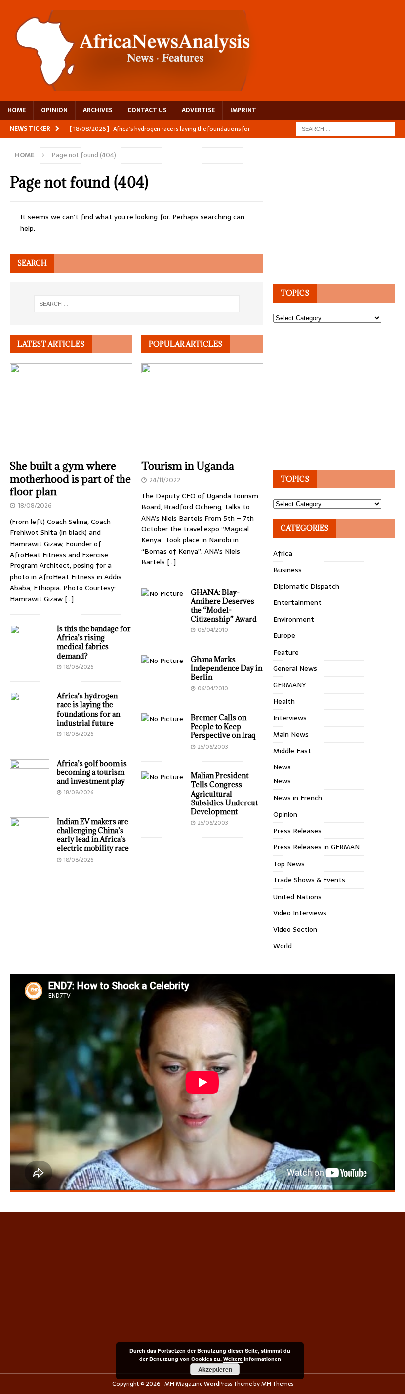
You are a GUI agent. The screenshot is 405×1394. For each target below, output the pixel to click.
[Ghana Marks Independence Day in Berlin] (162, 660)
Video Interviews (299, 912)
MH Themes (277, 1384)
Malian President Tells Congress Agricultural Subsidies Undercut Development (224, 793)
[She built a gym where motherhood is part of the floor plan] (71, 409)
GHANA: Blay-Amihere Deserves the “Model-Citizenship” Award (224, 606)
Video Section (295, 929)
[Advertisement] (339, 209)
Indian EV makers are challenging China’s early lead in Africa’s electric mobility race (93, 835)
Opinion (285, 814)
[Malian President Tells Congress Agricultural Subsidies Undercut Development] (162, 776)
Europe (284, 635)
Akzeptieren (215, 1369)
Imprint (243, 110)
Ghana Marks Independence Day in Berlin (226, 668)
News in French (297, 797)
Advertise (198, 110)
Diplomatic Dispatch (306, 586)
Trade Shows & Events (309, 879)
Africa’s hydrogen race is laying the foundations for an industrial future (88, 709)
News (282, 767)
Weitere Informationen (252, 1358)
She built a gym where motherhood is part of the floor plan (70, 478)
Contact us (146, 110)
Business (287, 569)
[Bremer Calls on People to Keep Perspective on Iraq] (162, 718)
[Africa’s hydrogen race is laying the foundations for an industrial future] (29, 706)
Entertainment (297, 602)
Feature (286, 652)
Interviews (290, 717)
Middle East (292, 750)
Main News (291, 734)
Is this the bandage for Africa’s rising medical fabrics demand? (94, 642)
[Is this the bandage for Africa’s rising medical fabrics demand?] (29, 639)
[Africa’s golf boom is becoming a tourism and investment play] (29, 774)
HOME (16, 110)
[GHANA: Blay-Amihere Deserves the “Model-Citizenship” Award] (162, 593)
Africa (282, 553)
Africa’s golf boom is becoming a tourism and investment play (92, 772)
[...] (69, 598)
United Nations (297, 896)
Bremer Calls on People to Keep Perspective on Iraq (223, 726)
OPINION (54, 110)
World (282, 946)
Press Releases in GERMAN (316, 846)
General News (295, 668)
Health (284, 701)
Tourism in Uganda (187, 466)
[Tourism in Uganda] (202, 409)
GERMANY (289, 684)
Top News (289, 863)
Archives (97, 110)
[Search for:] (345, 128)
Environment (293, 619)
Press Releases (297, 830)
